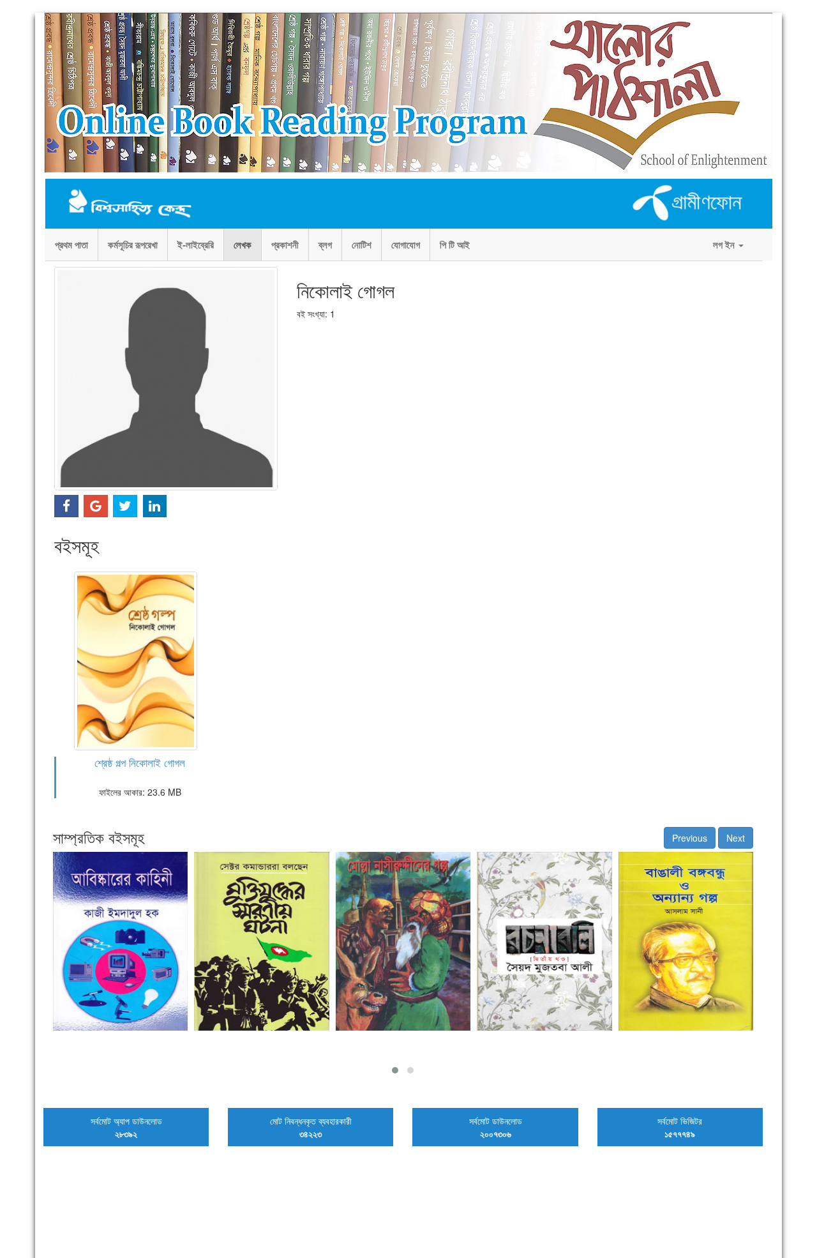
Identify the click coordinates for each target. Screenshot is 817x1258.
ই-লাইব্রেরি (195, 245)
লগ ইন (725, 245)
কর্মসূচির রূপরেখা (133, 245)
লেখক (242, 245)
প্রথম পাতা (71, 245)
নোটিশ (361, 245)
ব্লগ (325, 245)
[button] (395, 1070)
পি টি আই (455, 245)
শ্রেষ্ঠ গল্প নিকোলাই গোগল (139, 762)
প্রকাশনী (285, 245)
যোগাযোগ (405, 245)
